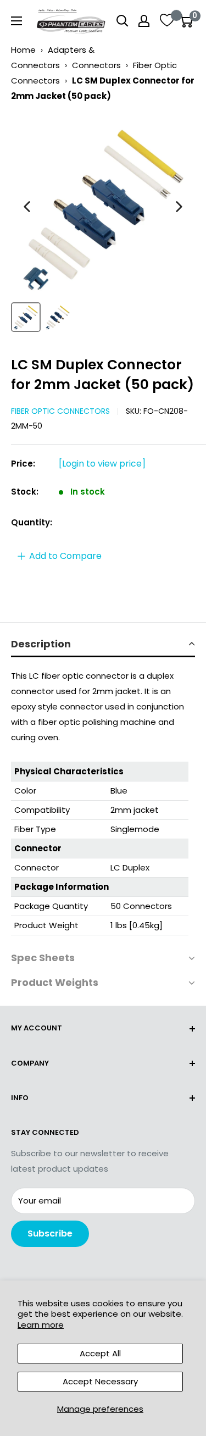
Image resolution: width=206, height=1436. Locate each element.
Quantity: (31, 522)
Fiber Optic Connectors (60, 411)
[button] (103, 645)
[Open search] (122, 21)
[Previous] (27, 206)
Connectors (96, 65)
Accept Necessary (100, 1381)
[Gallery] (103, 225)
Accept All (100, 1353)
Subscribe (50, 1233)
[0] (186, 20)
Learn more (41, 1324)
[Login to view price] (102, 463)
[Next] (179, 206)
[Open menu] (16, 20)
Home (23, 50)
